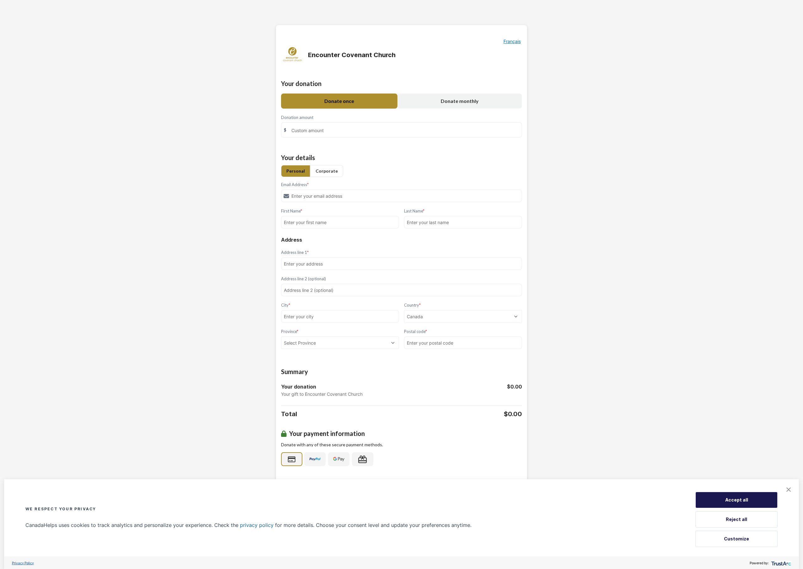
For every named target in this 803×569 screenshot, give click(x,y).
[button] (788, 489)
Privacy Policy (23, 563)
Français (512, 41)
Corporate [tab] (327, 171)
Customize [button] (736, 538)
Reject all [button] (736, 519)
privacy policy (257, 525)
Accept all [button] (736, 499)
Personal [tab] (295, 171)
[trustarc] (780, 563)
